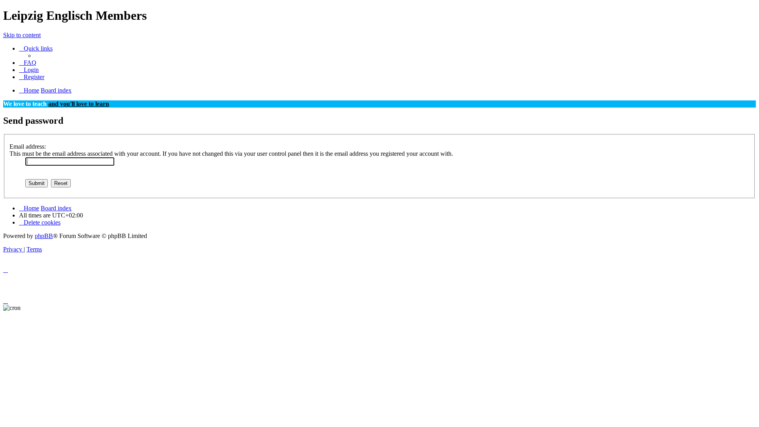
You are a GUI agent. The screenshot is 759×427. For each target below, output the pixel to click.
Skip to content (22, 35)
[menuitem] (27, 62)
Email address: (27, 146)
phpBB (44, 235)
